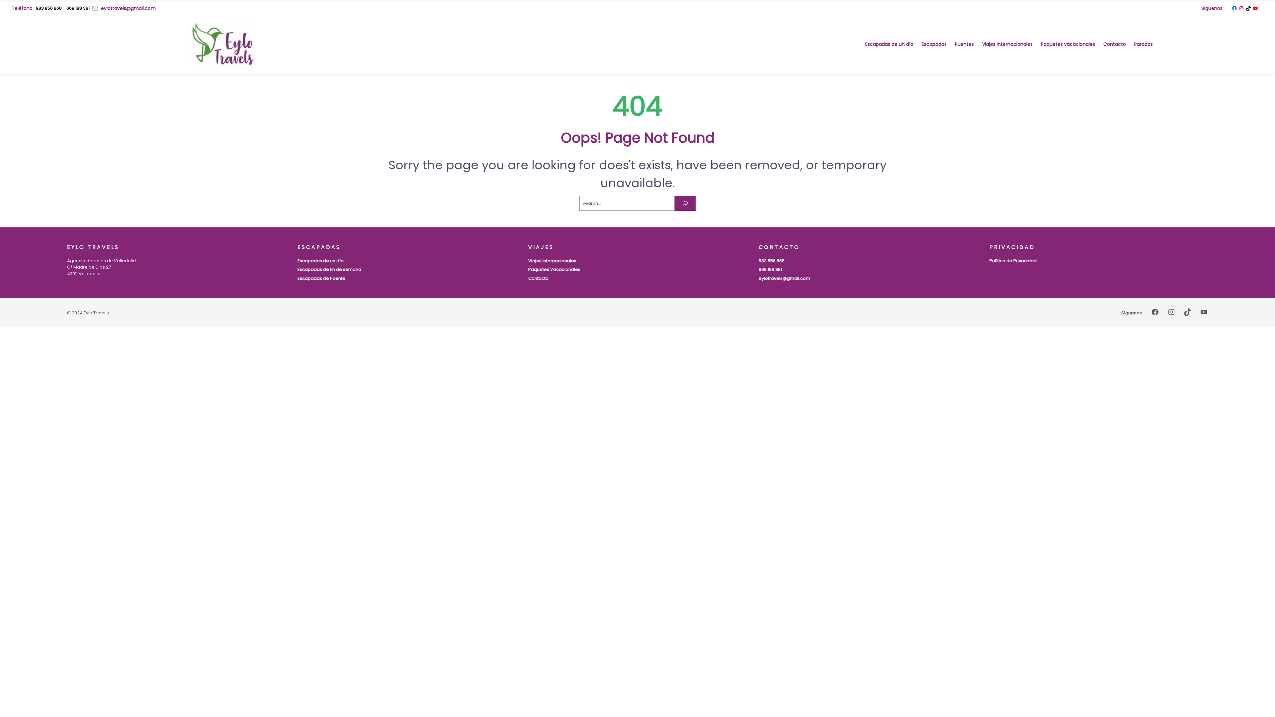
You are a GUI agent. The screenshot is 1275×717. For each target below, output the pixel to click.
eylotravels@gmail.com (784, 278)
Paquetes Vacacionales (554, 269)
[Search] (685, 203)
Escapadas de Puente (321, 278)
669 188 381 (770, 269)
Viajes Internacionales (552, 261)
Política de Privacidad (1013, 261)
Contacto (538, 278)
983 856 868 (49, 8)
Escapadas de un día (321, 261)
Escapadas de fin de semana (329, 269)
